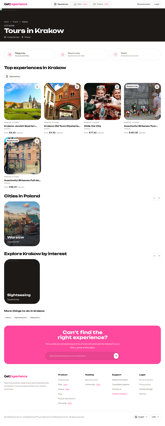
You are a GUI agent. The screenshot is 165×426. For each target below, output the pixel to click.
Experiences (63, 380)
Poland (15, 22)
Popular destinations (66, 398)
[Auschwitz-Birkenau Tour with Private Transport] (142, 101)
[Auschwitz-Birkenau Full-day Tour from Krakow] (22, 155)
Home (6, 22)
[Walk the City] (102, 101)
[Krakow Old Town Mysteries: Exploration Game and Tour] (62, 101)
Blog (60, 394)
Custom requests (119, 393)
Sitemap (142, 393)
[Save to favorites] (37, 86)
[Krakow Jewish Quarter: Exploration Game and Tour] (22, 101)
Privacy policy (145, 384)
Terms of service (146, 380)
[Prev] (154, 198)
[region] (82, 223)
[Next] (159, 198)
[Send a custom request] (116, 356)
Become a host (91, 380)
